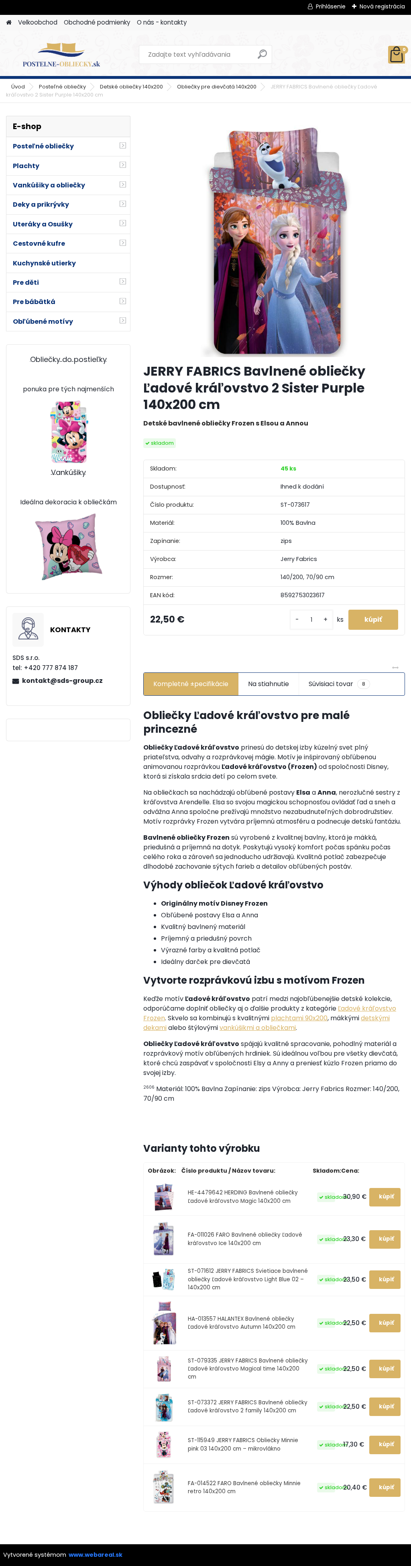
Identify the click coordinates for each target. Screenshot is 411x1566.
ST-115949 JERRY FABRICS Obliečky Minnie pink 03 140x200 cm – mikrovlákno (243, 1444)
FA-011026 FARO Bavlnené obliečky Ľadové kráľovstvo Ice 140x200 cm (245, 1239)
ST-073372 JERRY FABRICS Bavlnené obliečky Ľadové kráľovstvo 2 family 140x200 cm (247, 1406)
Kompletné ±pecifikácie (190, 683)
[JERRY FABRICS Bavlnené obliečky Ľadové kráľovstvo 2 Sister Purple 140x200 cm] (274, 236)
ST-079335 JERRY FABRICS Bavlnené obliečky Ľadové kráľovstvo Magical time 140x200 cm (248, 1369)
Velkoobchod (37, 22)
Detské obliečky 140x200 (131, 86)
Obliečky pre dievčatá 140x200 (216, 86)
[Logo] (61, 55)
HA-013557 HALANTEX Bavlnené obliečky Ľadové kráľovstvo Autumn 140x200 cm (241, 1323)
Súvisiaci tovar (337, 683)
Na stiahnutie (268, 683)
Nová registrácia (382, 6)
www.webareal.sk (95, 1555)
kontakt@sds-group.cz (62, 680)
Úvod (18, 86)
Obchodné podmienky (97, 22)
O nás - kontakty (162, 22)
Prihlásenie (331, 6)
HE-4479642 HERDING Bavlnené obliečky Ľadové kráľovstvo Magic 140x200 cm (243, 1196)
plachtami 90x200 (299, 1018)
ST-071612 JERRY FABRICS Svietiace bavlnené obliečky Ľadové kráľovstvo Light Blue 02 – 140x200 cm (248, 1279)
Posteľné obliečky (62, 86)
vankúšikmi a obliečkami (258, 1027)
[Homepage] (9, 23)
